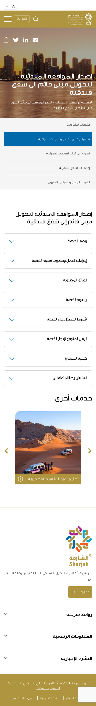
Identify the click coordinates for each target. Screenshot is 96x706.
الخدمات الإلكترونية (78, 124)
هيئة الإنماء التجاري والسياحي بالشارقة (36, 683)
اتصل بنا (22, 18)
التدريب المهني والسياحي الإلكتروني (69, 182)
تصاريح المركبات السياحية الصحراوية (68, 153)
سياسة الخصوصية (50, 698)
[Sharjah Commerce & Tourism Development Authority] (80, 19)
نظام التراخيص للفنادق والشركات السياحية (64, 139)
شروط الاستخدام (23, 698)
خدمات (60, 102)
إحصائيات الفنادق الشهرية (74, 168)
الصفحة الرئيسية (80, 102)
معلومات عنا (80, 592)
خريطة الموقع (74, 698)
